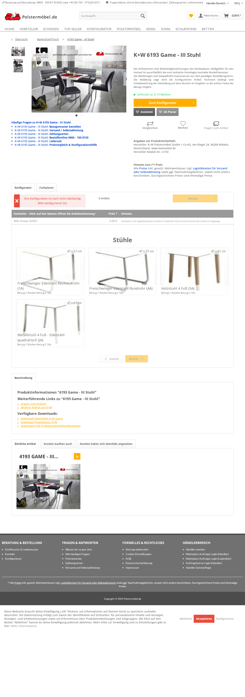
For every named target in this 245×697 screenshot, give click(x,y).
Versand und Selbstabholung (82, 567)
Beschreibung (23, 378)
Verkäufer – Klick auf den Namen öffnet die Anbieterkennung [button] (54, 213)
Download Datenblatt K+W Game (41, 418)
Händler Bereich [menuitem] (216, 3)
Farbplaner (46, 187)
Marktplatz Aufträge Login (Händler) (207, 554)
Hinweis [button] (126, 213)
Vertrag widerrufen (137, 549)
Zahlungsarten (74, 563)
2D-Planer (169, 112)
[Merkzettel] (191, 16)
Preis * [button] (113, 213)
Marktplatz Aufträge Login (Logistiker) (208, 558)
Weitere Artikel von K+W (36, 407)
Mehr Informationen (24, 626)
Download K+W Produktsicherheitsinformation (50, 426)
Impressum (132, 567)
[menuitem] (113, 16)
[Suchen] (143, 16)
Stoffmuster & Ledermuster (21, 549)
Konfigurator (23, 187)
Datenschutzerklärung (139, 563)
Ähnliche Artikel (25, 444)
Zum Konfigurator (162, 103)
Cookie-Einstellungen (138, 554)
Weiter (193, 198)
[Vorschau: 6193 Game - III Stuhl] (18, 52)
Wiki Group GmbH (25, 221)
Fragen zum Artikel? (33, 404)
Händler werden (195, 549)
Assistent (146, 112)
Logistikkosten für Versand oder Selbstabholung (87, 583)
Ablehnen (186, 618)
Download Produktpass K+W (38, 422)
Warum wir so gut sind (78, 549)
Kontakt (10, 554)
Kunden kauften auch (58, 444)
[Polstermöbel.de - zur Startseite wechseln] (33, 16)
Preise (143, 168)
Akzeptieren (204, 618)
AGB (128, 558)
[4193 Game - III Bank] (48, 486)
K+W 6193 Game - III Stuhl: (48, 126)
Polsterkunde (73, 558)
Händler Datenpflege (198, 567)
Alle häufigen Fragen (77, 554)
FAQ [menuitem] (237, 3)
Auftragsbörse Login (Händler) (204, 563)
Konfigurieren (13, 558)
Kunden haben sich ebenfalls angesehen (106, 444)
